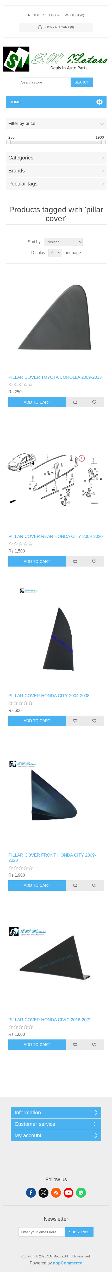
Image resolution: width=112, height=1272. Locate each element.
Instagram (81, 1193)
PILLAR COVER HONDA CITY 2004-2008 (48, 695)
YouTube (68, 1193)
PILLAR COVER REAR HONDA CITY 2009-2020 (55, 536)
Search (81, 82)
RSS (56, 1193)
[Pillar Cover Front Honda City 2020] (56, 797)
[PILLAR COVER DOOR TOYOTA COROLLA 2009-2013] (56, 319)
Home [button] (15, 102)
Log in (54, 15)
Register (36, 15)
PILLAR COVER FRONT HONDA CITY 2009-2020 (52, 858)
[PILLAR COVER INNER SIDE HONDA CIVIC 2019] (56, 961)
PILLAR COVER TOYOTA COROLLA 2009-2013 (55, 377)
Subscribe (79, 1232)
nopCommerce (67, 1263)
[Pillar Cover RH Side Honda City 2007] (56, 637)
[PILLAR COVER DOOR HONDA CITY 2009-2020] (56, 478)
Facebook (31, 1193)
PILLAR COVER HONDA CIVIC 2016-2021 (49, 1019)
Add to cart (37, 402)
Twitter (43, 1193)
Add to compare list (75, 402)
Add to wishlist (94, 402)
